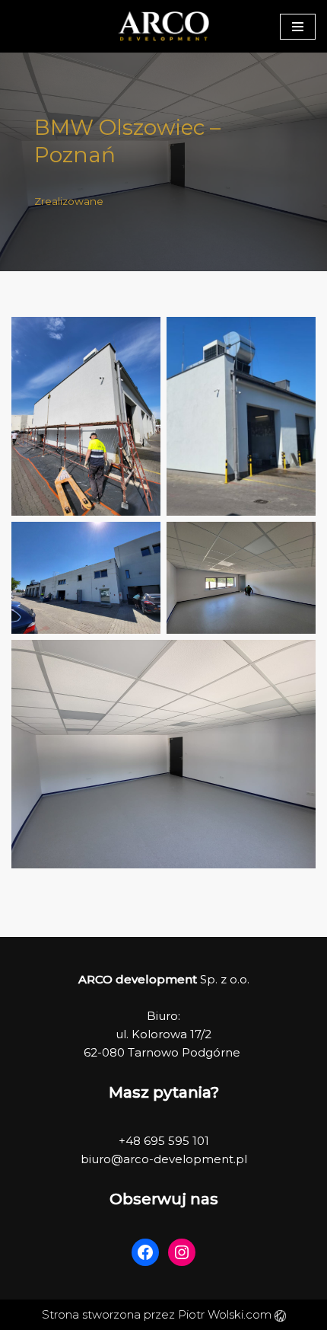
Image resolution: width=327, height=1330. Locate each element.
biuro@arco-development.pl (164, 1159)
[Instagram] (181, 1252)
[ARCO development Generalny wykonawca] (163, 26)
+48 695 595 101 (164, 1140)
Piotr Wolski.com (226, 1314)
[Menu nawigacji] (298, 27)
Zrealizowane (68, 201)
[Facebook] (145, 1252)
